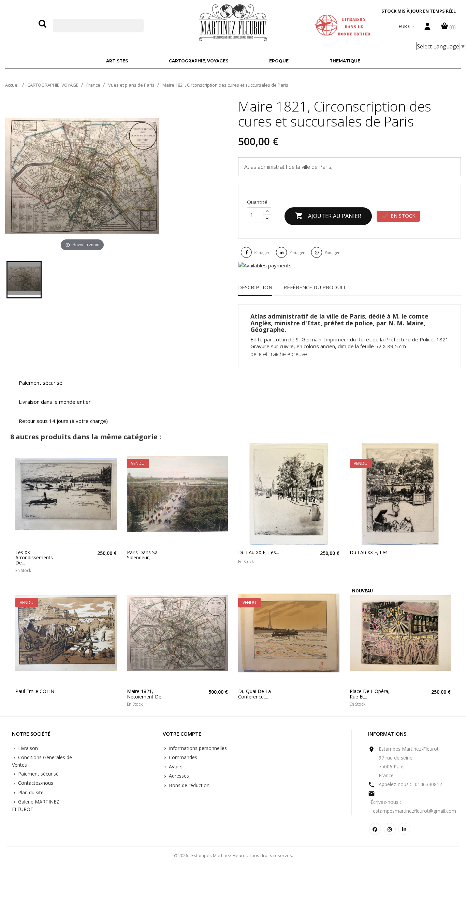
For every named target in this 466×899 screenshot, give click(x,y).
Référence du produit (314, 287)
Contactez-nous (35, 783)
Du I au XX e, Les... (258, 552)
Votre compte (182, 734)
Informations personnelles (197, 748)
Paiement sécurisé (38, 773)
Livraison (27, 748)
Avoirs (175, 766)
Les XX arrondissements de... (34, 557)
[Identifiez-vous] (427, 28)
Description (255, 287)
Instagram (389, 829)
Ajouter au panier (328, 216)
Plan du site (30, 792)
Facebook (375, 829)
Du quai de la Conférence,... (254, 694)
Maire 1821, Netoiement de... (145, 694)
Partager (261, 252)
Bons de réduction (188, 785)
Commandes (182, 757)
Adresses (178, 775)
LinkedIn (404, 829)
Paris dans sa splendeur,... (142, 555)
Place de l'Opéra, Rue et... (370, 694)
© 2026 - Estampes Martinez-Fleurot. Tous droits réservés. (233, 855)
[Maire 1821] (24, 279)
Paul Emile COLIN (34, 691)
